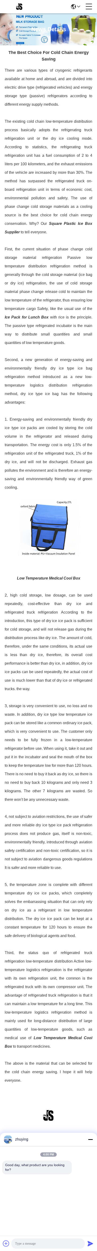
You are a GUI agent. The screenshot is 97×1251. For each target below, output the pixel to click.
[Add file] (6, 1243)
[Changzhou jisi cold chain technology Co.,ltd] (19, 6)
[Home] (48, 1121)
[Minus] (90, 1139)
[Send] (90, 1243)
